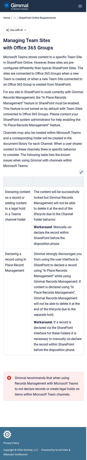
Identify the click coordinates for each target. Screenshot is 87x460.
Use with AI (16, 30)
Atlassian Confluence (15, 454)
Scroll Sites (61, 449)
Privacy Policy (11, 443)
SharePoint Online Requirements (37, 17)
